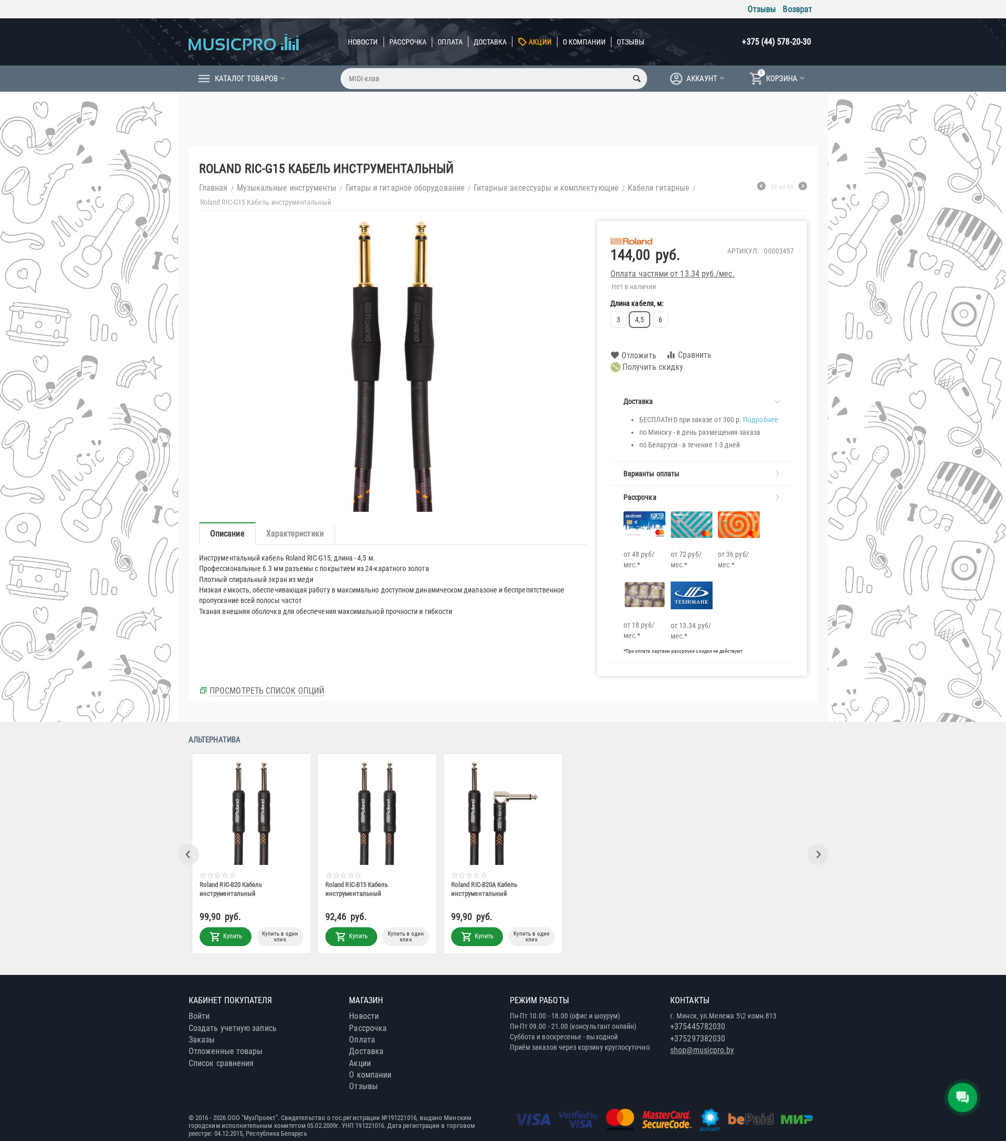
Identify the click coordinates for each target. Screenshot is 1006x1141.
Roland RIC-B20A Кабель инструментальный (484, 889)
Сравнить (695, 355)
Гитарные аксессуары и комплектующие (546, 188)
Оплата (450, 42)
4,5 (639, 319)
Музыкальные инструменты (287, 188)
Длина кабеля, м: (636, 303)
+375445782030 (697, 1027)
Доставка (490, 42)
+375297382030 (697, 1039)
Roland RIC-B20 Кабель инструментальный (231, 889)
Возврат (797, 9)
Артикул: (743, 251)
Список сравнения (221, 1063)
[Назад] (761, 187)
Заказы (202, 1040)
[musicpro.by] (244, 42)
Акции (540, 42)
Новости (363, 42)
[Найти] (636, 78)
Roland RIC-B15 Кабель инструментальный (356, 889)
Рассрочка (408, 42)
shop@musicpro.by (702, 1050)
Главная (213, 188)
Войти (199, 1016)
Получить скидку (652, 367)
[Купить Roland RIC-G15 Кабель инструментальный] (393, 366)
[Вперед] (803, 187)
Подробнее (760, 419)
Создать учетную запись (233, 1028)
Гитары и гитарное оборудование (405, 188)
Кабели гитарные (659, 188)
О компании (584, 42)
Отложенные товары (226, 1051)
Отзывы (762, 9)
